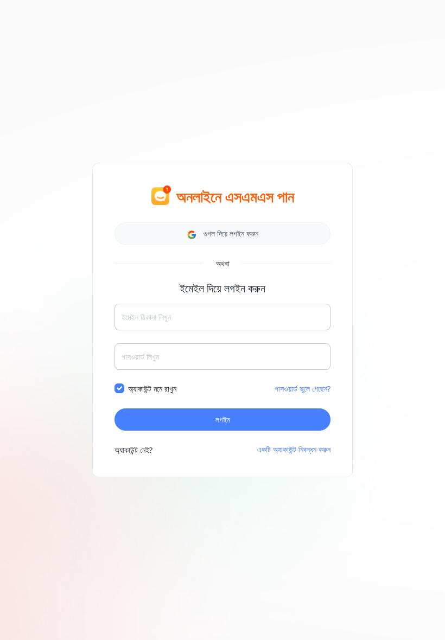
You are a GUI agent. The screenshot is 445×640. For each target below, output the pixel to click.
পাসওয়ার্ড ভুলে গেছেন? (302, 388)
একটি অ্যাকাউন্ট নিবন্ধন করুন (293, 449)
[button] (222, 233)
